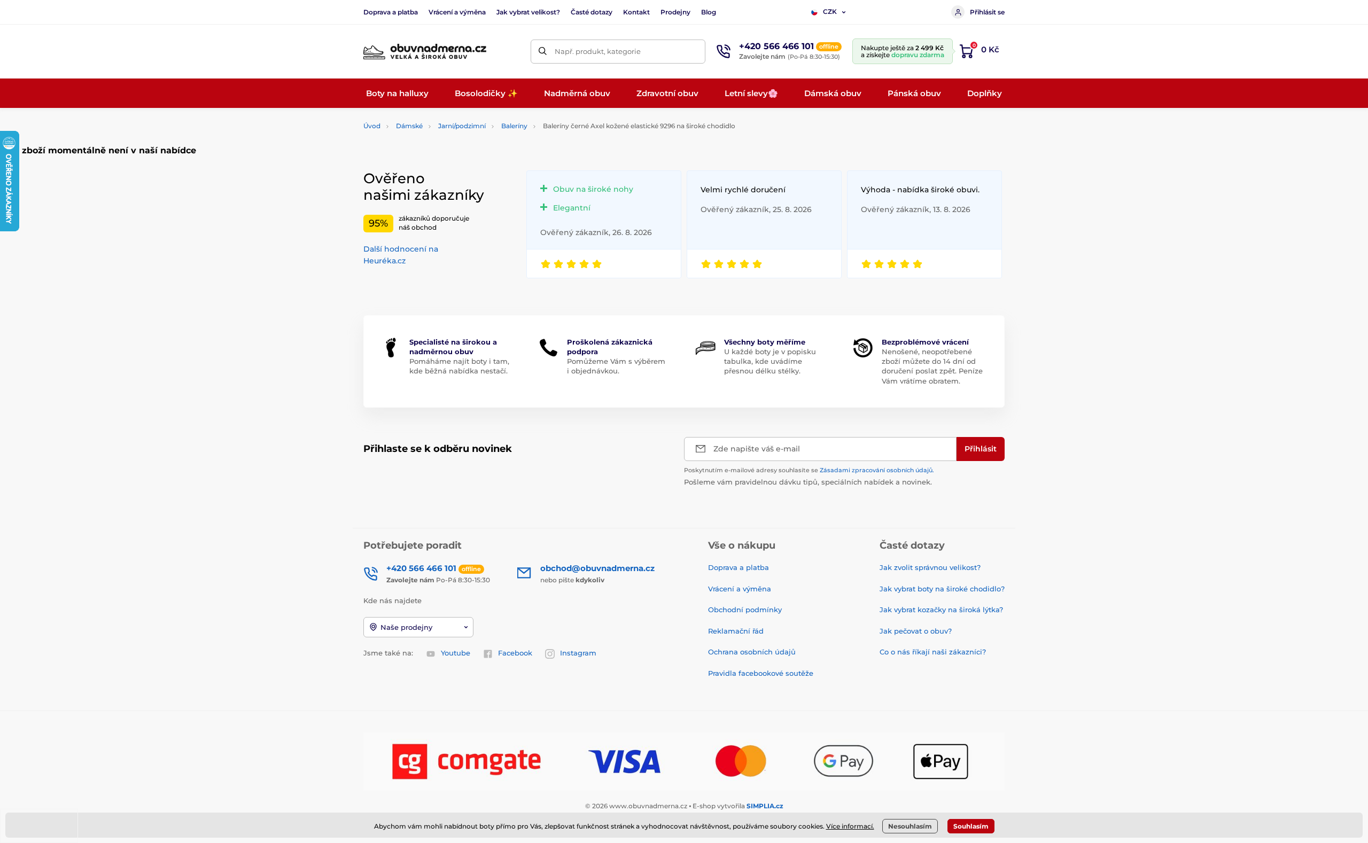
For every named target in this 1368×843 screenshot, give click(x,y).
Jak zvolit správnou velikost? (930, 567)
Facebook (515, 653)
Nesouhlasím (910, 826)
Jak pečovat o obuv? (916, 631)
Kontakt (636, 12)
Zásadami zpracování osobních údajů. (877, 470)
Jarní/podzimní (462, 126)
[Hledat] (543, 52)
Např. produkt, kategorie (598, 51)
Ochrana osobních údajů (752, 651)
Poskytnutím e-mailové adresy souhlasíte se (809, 470)
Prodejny (675, 12)
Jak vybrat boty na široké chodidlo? (942, 588)
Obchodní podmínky (745, 609)
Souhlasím (971, 826)
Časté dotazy (591, 12)
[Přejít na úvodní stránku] (424, 51)
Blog (708, 12)
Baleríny (514, 126)
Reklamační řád (736, 631)
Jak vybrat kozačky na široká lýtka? (941, 609)
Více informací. (850, 826)
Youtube (455, 653)
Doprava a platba (390, 12)
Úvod (371, 126)
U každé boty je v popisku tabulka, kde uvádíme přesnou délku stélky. (770, 361)
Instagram (578, 653)
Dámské (409, 126)
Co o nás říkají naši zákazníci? (933, 651)
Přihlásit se (987, 12)
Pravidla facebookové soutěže (760, 673)
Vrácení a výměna (457, 12)
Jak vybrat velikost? (528, 12)
